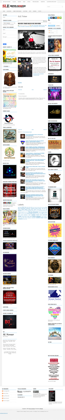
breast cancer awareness (23, 214)
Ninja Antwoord (6, 398)
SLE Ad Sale (24, 210)
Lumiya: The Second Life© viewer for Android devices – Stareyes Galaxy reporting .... (35, 141)
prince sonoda (43, 216)
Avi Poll (28, 1)
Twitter (39, 11)
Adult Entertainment (22, 208)
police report (29, 216)
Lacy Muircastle (6, 395)
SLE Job (33, 210)
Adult (46, 207)
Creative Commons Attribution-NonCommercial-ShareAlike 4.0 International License (39, 396)
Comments (52, 32)
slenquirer (29, 217)
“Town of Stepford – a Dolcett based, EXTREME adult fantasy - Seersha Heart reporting (35, 154)
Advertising (28, 208)
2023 (40, 207)
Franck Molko (36, 25)
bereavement (45, 213)
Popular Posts (51, 25)
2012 (27, 207)
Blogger (10, 353)
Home (4, 11)
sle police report (24, 217)
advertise (34, 213)
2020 (39, 207)
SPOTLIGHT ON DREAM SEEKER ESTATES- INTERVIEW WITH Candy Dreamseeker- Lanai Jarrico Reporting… (34, 195)
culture (32, 25)
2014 (31, 207)
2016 (33, 207)
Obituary (35, 209)
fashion (37, 214)
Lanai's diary (30, 209)
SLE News (36, 210)
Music (24, 1)
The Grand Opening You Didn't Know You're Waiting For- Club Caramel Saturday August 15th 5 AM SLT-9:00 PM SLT (35, 173)
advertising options (39, 213)
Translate (12, 24)
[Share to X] (21, 87)
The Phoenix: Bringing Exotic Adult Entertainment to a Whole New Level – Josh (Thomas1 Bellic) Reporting (35, 160)
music (43, 25)
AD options (43, 207)
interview (40, 25)
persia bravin (24, 216)
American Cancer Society (36, 208)
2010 (23, 207)
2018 (35, 207)
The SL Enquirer (33, 212)
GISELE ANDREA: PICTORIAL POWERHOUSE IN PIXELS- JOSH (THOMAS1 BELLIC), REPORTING (35, 147)
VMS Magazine (35, 26)
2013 (29, 207)
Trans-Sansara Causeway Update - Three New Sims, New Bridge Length (9, 345)
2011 (25, 207)
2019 (37, 207)
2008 (19, 207)
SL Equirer (43, 209)
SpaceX (22, 212)
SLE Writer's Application (51, 1)
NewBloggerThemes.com (44, 411)
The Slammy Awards (23, 213)
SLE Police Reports (42, 210)
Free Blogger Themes (36, 411)
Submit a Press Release (17, 11)
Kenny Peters (5, 393)
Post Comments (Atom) (27, 131)
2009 (21, 207)
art (42, 213)
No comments (42, 26)
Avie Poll (43, 208)
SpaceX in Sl (26, 212)
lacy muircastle (43, 214)
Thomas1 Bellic (29, 213)
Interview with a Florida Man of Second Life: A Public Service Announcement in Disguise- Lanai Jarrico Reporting (35, 180)
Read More (20, 82)
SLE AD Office (9, 11)
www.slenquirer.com (36, 394)
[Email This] (18, 87)
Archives (58, 25)
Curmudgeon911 (6, 391)
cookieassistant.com (4, 413)
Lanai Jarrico (24, 209)
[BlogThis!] (19, 87)
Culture (14, 1)
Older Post (45, 89)
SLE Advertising (29, 210)
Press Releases (36, 1)
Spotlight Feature (6, 1)
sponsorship (33, 217)
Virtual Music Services (29, 26)
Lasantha (31, 411)
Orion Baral (39, 209)
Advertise (43, 1)
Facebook (34, 11)
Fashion (19, 1)
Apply (30, 11)
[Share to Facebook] (22, 87)
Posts (51, 30)
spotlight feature (40, 217)
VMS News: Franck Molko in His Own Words (29, 23)
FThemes (21, 411)
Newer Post (20, 89)
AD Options (25, 11)
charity (29, 214)
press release (36, 216)
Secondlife (23, 26)
